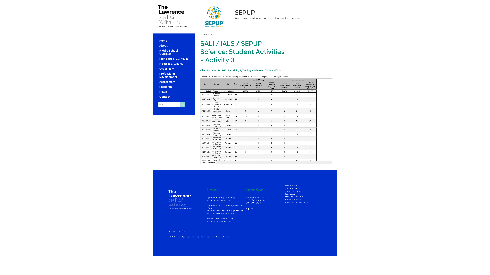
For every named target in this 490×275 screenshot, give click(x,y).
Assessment (167, 82)
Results (207, 35)
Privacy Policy (176, 231)
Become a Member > (295, 191)
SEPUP (245, 13)
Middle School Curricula (168, 53)
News (163, 92)
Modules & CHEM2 (171, 64)
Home (163, 41)
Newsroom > (291, 194)
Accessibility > (294, 200)
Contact (164, 97)
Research (165, 87)
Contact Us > (292, 188)
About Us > (291, 186)
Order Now (166, 69)
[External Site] (174, 16)
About (163, 46)
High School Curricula (173, 59)
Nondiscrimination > (297, 202)
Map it (249, 209)
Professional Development (168, 76)
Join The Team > (294, 197)
